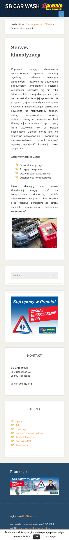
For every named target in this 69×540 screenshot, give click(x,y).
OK (36, 536)
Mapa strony (24, 528)
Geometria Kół (23, 441)
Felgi (18, 425)
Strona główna (34, 24)
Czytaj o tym (49, 536)
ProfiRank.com (30, 516)
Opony (18, 421)
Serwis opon (22, 445)
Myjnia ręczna (22, 429)
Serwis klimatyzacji (25, 437)
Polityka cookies (42, 528)
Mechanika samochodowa (29, 433)
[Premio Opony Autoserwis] (34, 6)
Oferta (48, 24)
